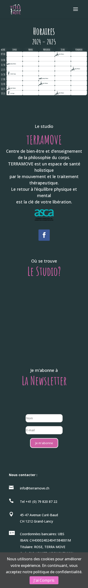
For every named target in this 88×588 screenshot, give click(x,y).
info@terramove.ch (34, 488)
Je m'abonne (44, 443)
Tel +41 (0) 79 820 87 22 (38, 501)
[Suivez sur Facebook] (44, 235)
